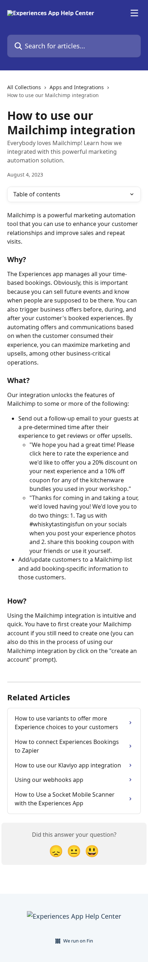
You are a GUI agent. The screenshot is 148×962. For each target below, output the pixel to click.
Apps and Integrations (77, 87)
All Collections (24, 87)
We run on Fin (78, 940)
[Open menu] (134, 13)
